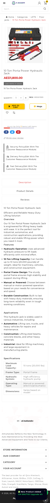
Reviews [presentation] (25, 200)
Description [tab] (25, 182)
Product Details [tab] (25, 191)
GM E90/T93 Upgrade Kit (30, 494)
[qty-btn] (26, 98)
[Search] (45, 9)
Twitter (12, 132)
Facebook (6, 132)
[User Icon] (41, 3)
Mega (40, 106)
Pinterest (18, 132)
